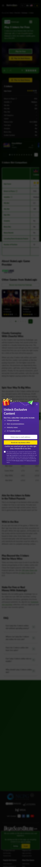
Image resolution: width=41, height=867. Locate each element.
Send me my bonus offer (20, 442)
